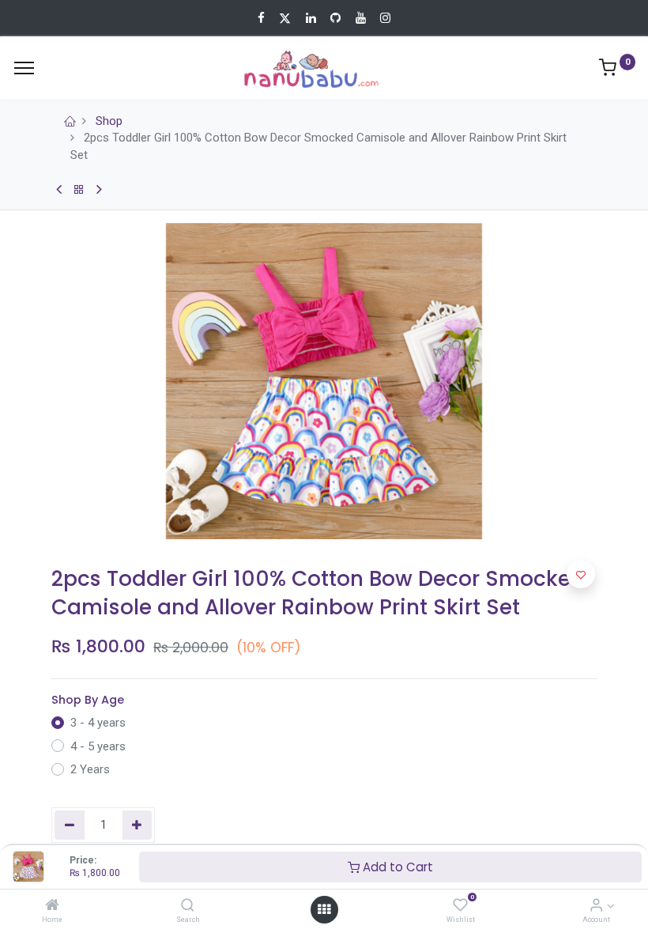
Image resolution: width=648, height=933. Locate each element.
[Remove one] (70, 825)
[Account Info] (596, 906)
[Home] (52, 906)
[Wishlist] (460, 906)
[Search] (187, 906)
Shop (109, 121)
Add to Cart (396, 867)
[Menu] (24, 68)
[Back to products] (79, 189)
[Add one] (137, 825)
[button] (581, 574)
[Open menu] (324, 909)
